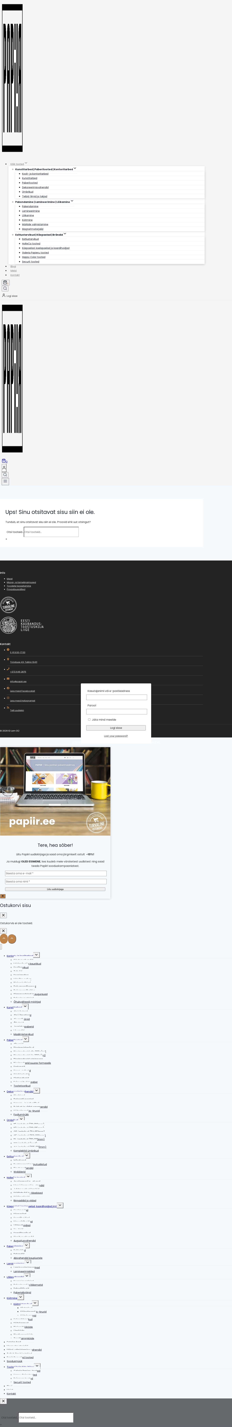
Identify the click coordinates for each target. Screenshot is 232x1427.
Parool (91, 705)
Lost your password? (116, 736)
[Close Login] (3, 931)
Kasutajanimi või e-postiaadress (108, 691)
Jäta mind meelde (103, 720)
